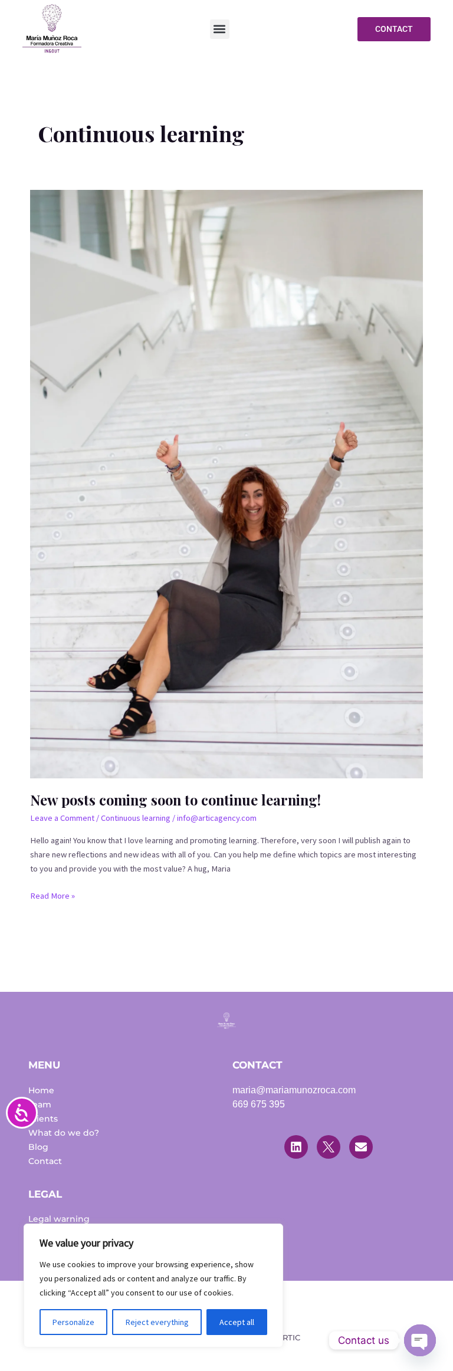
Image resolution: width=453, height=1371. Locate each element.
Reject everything (157, 1322)
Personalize (73, 1322)
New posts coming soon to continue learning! (175, 799)
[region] (153, 1285)
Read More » (52, 895)
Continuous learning (135, 818)
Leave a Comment (62, 818)
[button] (219, 29)
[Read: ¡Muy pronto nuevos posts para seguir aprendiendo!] (226, 483)
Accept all (236, 1322)
